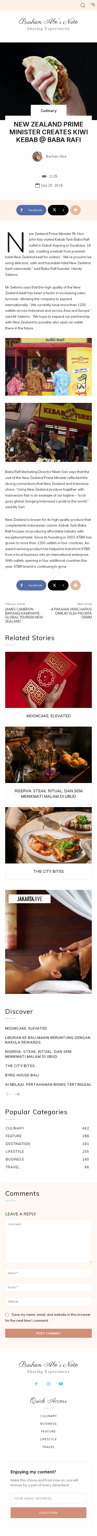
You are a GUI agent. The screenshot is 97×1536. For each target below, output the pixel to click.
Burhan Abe (56, 156)
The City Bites (48, 871)
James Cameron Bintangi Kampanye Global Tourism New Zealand (24, 615)
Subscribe (48, 1513)
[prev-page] (8, 1094)
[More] (75, 210)
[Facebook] (36, 1384)
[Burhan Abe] (38, 156)
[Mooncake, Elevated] (48, 680)
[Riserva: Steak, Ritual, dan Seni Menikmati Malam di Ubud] (48, 755)
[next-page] (17, 1094)
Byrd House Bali (22, 1075)
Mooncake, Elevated (48, 715)
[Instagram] (49, 1384)
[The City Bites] (48, 835)
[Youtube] (61, 1384)
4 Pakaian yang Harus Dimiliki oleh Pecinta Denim (71, 613)
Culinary (49, 110)
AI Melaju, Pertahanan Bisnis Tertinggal (48, 1084)
